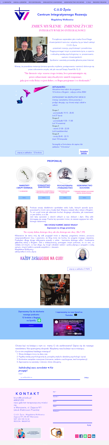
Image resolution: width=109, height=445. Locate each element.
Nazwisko (55, 396)
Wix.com (45, 444)
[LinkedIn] (93, 436)
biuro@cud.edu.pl (23, 397)
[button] (55, 289)
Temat (54, 406)
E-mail (20, 373)
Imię (54, 391)
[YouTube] (89, 436)
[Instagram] (77, 436)
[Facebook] (81, 436)
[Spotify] (39, 320)
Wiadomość (56, 411)
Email (54, 401)
